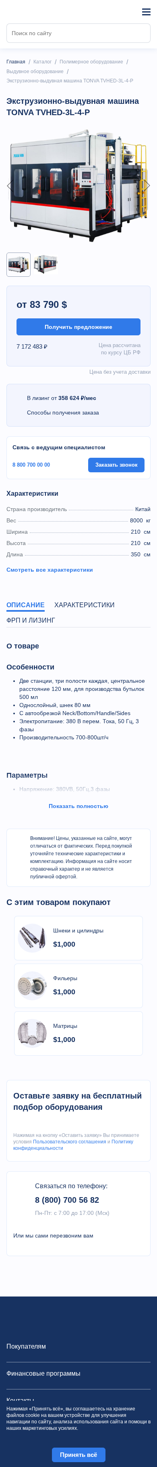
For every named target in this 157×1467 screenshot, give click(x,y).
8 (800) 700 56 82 (67, 1199)
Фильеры (65, 978)
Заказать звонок (116, 465)
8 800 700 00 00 (31, 465)
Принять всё (78, 1454)
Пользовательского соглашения (69, 1142)
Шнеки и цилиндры (78, 930)
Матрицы (65, 1026)
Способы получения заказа (63, 412)
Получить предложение (78, 327)
